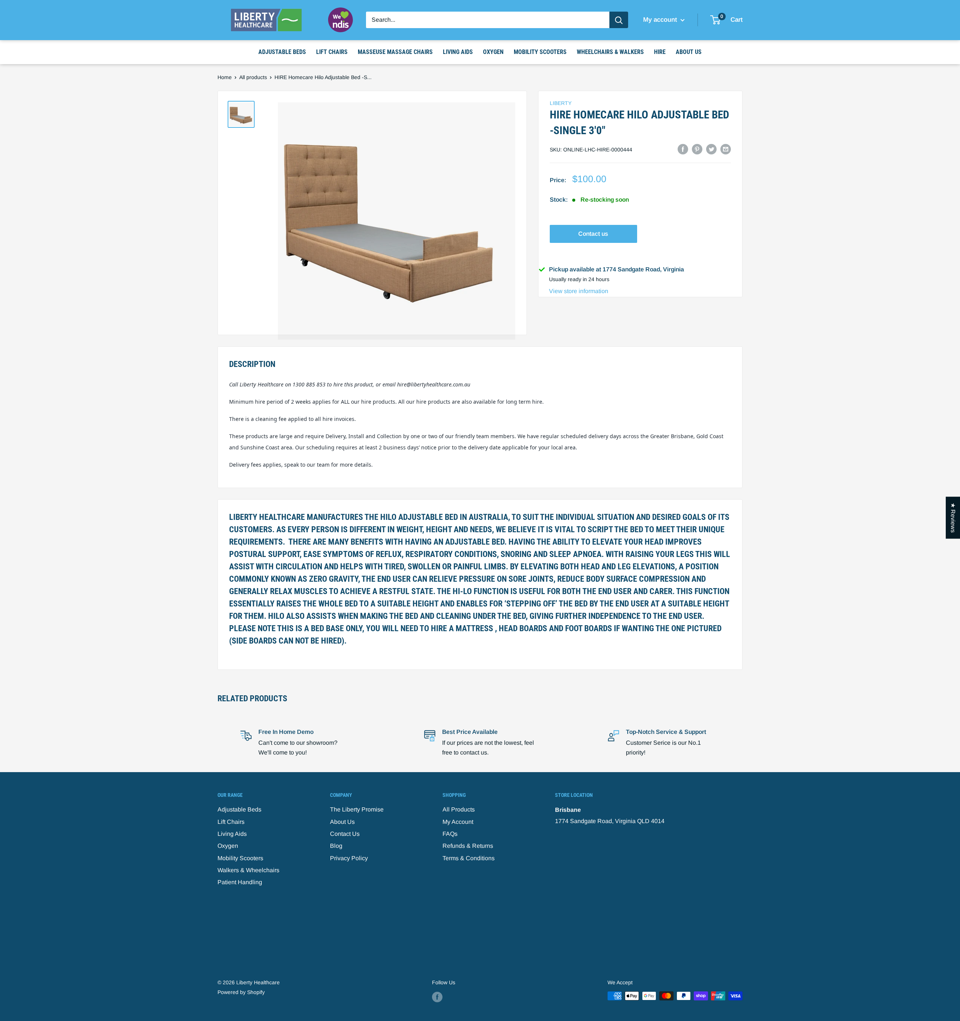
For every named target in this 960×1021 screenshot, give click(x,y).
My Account (457, 822)
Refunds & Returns (467, 846)
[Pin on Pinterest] (697, 149)
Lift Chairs (332, 51)
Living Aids (458, 51)
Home (225, 77)
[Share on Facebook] (683, 149)
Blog (336, 846)
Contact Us (345, 834)
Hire (660, 51)
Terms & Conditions (468, 858)
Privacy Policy (349, 858)
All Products (458, 809)
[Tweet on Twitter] (711, 149)
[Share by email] (725, 149)
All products (253, 77)
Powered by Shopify (241, 992)
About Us (689, 51)
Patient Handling (240, 882)
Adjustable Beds (282, 51)
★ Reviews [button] (953, 518)
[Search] (618, 20)
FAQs (450, 834)
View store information (578, 291)
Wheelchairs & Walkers (610, 51)
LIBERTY (561, 103)
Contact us (593, 234)
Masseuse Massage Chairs (395, 51)
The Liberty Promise (357, 809)
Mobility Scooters (540, 51)
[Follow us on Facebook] (437, 996)
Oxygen (493, 51)
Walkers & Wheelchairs (248, 870)
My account (661, 19)
